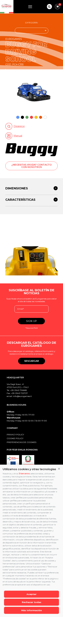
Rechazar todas (31, 602)
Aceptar (31, 594)
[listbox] (31, 31)
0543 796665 (20, 390)
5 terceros (24, 473)
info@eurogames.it (22, 396)
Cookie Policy (15, 438)
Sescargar (31, 360)
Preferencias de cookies (21, 442)
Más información (31, 610)
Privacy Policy (15, 434)
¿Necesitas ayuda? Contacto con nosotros (31, 166)
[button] (59, 469)
